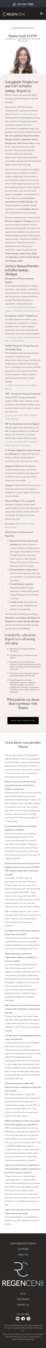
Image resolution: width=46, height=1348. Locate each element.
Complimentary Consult (23, 1243)
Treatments (23, 1299)
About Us (23, 1254)
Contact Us (23, 1304)
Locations (23, 1249)
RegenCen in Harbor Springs (24, 114)
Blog (23, 1293)
